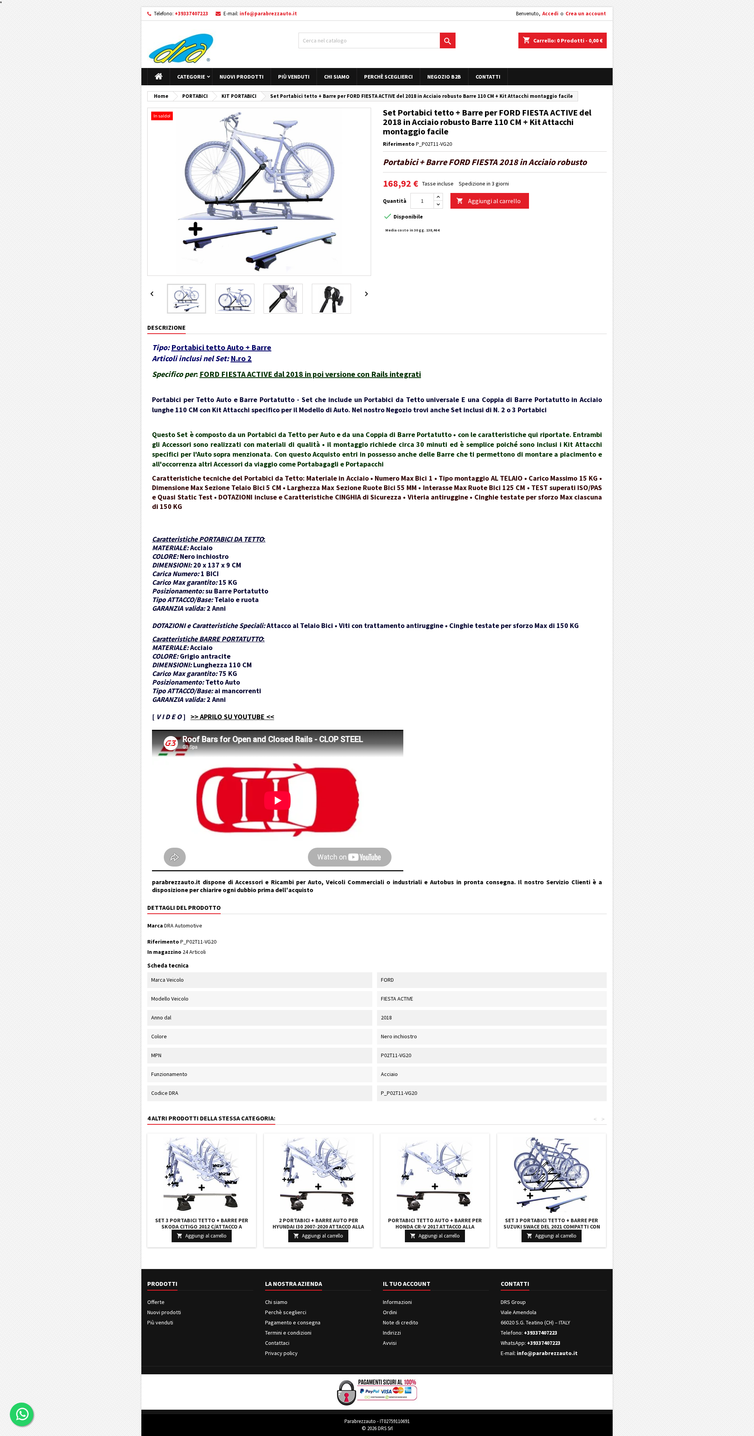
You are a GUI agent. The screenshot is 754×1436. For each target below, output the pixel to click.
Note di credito (400, 1322)
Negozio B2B (444, 76)
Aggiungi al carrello (488, 201)
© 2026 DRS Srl (377, 1428)
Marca (155, 925)
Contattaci (277, 1342)
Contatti (488, 76)
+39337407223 (191, 13)
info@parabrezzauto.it (268, 13)
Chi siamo (337, 76)
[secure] (377, 1391)
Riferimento (399, 143)
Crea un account (586, 13)
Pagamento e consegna (292, 1322)
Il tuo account (406, 1283)
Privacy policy (281, 1353)
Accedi (550, 13)
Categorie (191, 76)
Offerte (156, 1302)
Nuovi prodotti (242, 76)
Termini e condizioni (288, 1332)
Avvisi (390, 1342)
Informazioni (397, 1302)
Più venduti (293, 76)
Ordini (390, 1312)
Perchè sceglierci (388, 76)
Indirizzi (392, 1332)
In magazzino (164, 951)
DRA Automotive (183, 925)
